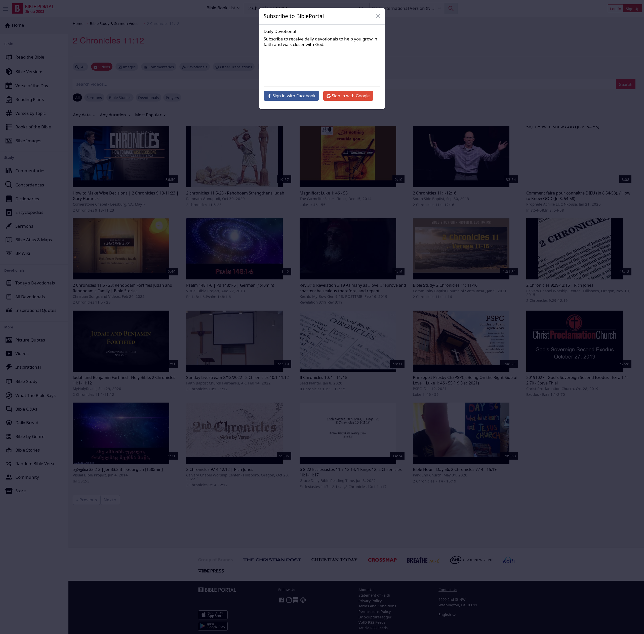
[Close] (378, 16)
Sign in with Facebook (293, 96)
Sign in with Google (350, 96)
